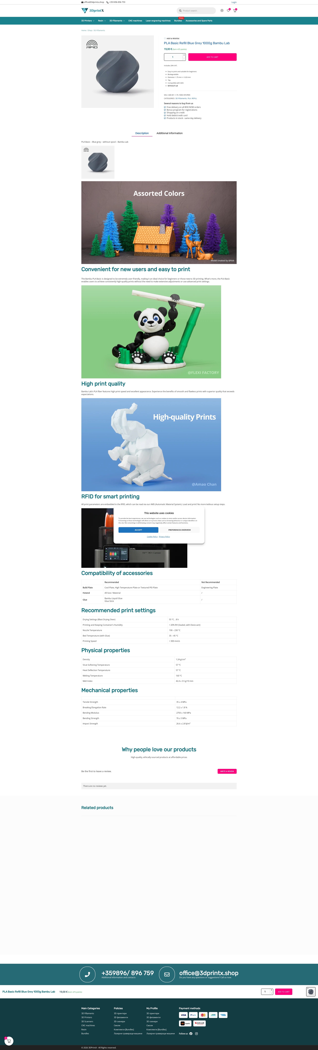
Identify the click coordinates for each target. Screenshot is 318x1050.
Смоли (117, 1025)
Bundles (178, 20)
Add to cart (212, 57)
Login (234, 2)
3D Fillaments (116, 20)
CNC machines (135, 20)
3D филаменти (121, 1017)
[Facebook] (191, 1033)
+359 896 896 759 (117, 2)
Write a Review (227, 771)
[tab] (142, 133)
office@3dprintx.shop (94, 2)
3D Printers (86, 20)
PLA (189, 98)
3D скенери (119, 1021)
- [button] (271, 993)
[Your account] (222, 11)
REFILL (194, 98)
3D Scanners (87, 1021)
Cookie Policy (152, 536)
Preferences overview (179, 530)
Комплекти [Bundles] (124, 1029)
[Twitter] (196, 1033)
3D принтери (120, 1013)
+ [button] (184, 55)
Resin (100, 20)
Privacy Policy (164, 536)
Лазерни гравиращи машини (128, 1033)
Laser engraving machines (158, 20)
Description (142, 133)
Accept (138, 530)
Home (83, 30)
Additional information (170, 133)
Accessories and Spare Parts (199, 20)
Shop (90, 30)
